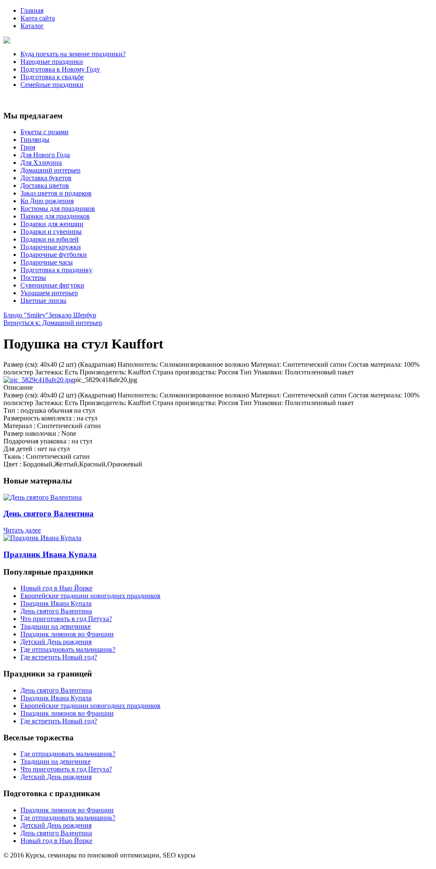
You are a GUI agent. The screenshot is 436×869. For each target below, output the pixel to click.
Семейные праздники (51, 84)
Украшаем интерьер (49, 292)
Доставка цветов (44, 185)
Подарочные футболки (53, 254)
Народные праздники (51, 61)
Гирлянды (34, 139)
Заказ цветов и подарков (56, 193)
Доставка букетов (46, 177)
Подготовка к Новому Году (60, 69)
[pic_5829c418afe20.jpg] (38, 379)
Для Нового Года (45, 154)
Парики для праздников (55, 216)
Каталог (32, 25)
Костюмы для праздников (57, 208)
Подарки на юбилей (49, 239)
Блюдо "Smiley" (26, 315)
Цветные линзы (43, 300)
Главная (31, 10)
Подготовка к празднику (56, 269)
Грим (27, 147)
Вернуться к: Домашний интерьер (52, 322)
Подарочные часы (46, 262)
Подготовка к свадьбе (52, 77)
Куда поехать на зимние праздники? (73, 54)
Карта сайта (37, 18)
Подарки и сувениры (51, 231)
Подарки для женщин (51, 223)
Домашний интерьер (50, 170)
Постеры (33, 277)
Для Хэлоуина (41, 162)
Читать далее (22, 530)
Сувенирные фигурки (52, 285)
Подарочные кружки (50, 246)
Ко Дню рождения (47, 200)
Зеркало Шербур (72, 315)
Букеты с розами (44, 131)
